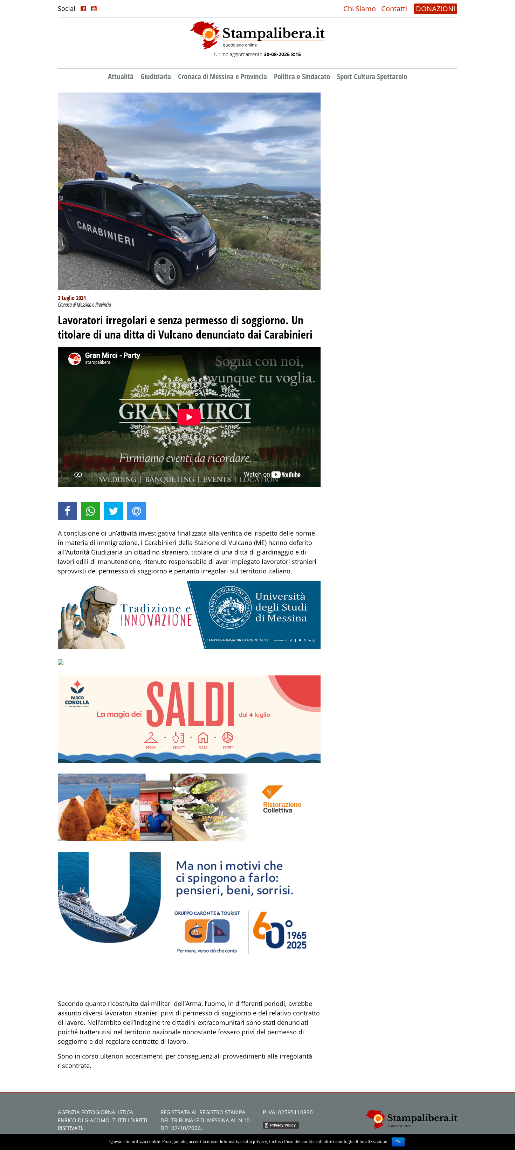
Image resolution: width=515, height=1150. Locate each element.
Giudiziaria (155, 76)
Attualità (120, 76)
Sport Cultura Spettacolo (372, 76)
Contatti (394, 8)
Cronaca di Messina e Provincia (222, 76)
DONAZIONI (435, 8)
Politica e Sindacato (302, 76)
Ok (398, 1141)
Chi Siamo (359, 8)
